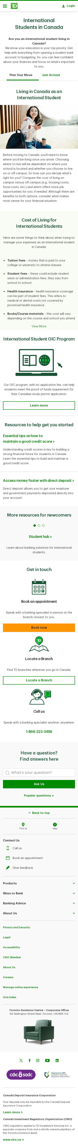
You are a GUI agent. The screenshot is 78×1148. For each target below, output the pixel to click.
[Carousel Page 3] (43, 525)
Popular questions (38, 795)
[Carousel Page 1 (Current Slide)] (34, 525)
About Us (9, 967)
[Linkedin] (57, 1061)
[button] (39, 405)
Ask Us (39, 784)
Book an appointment (28, 858)
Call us (17, 848)
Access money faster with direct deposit (37, 480)
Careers (8, 977)
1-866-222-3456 (39, 731)
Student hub (39, 536)
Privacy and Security (16, 927)
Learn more (11, 1112)
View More (39, 326)
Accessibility (11, 947)
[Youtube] (47, 1061)
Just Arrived (51, 75)
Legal (6, 937)
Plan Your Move (21, 75)
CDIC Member (12, 957)
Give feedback (23, 867)
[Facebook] (29, 1061)
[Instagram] (37, 1061)
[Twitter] (21, 1061)
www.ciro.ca (12, 1139)
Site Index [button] (9, 997)
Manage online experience (20, 987)
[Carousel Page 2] (39, 525)
